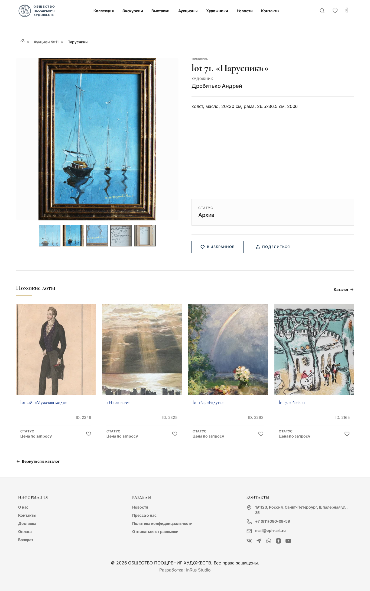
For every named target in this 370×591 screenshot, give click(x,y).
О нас (23, 507)
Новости (245, 11)
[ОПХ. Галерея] (259, 541)
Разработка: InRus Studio (185, 570)
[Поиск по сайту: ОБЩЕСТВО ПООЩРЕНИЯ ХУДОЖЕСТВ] (322, 11)
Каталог (341, 289)
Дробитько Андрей (217, 86)
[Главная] (22, 41)
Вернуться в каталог (41, 461)
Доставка (27, 523)
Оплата (25, 531)
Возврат (25, 539)
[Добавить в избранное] (88, 434)
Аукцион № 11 (46, 42)
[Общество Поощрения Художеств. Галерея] (249, 541)
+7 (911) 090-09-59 (272, 521)
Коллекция (103, 11)
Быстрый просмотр (56, 357)
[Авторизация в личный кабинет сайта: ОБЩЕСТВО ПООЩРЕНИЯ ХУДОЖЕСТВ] (346, 10)
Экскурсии (132, 11)
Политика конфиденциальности (162, 523)
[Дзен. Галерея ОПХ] (278, 541)
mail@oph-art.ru (270, 530)
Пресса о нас (144, 515)
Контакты (270, 11)
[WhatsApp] (268, 541)
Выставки (160, 11)
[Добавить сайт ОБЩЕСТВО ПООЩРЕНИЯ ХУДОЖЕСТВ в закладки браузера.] (335, 11)
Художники (217, 11)
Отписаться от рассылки (155, 531)
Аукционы (187, 11)
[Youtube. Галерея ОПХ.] (288, 541)
